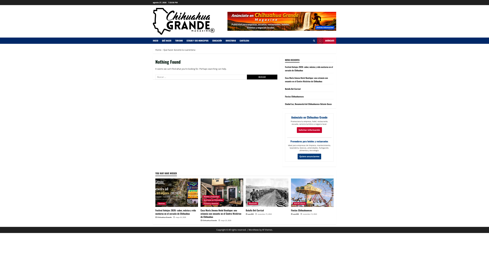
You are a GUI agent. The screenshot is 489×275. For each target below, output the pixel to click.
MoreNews (254, 229)
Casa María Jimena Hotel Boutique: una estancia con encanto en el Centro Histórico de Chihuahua (221, 213)
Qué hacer (166, 40)
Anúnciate (329, 40)
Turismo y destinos (211, 203)
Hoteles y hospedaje (211, 197)
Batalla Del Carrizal (293, 88)
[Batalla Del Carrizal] (267, 192)
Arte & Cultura (299, 203)
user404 (251, 214)
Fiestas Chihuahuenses (294, 96)
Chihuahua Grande (164, 217)
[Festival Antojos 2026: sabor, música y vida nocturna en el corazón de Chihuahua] (176, 192)
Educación (217, 40)
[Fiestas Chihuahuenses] (312, 192)
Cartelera (244, 40)
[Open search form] (314, 40)
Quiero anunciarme (309, 156)
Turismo (179, 40)
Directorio (231, 40)
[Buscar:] (201, 77)
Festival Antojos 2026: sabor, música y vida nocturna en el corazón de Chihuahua (175, 212)
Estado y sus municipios (197, 40)
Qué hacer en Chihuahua (213, 200)
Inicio (155, 40)
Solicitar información (309, 130)
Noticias (162, 203)
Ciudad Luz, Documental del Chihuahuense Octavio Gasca (308, 104)
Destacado (253, 203)
